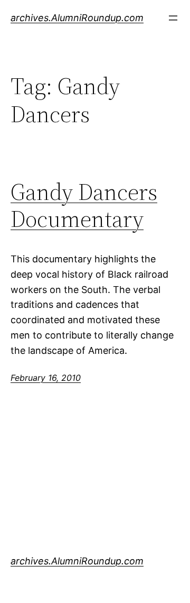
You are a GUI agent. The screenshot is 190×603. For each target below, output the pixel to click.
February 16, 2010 (46, 377)
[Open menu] (173, 18)
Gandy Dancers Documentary (84, 205)
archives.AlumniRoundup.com (77, 17)
